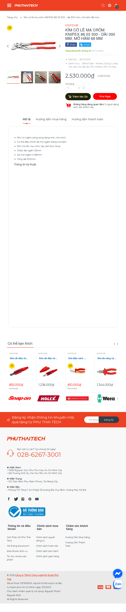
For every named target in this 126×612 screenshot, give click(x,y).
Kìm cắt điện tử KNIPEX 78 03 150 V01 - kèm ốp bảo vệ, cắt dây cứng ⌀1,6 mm (48, 358)
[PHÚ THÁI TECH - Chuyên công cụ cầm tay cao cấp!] (26, 5)
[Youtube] (37, 499)
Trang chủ (12, 17)
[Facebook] (8, 499)
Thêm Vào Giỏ (80, 96)
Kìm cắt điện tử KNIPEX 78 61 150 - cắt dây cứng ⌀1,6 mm (19, 358)
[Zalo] (117, 584)
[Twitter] (15, 499)
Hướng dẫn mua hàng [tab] (51, 119)
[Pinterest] (30, 499)
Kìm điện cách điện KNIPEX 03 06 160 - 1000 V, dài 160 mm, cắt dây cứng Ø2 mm (77, 358)
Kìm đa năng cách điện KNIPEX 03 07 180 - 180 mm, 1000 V (107, 358)
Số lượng (69, 84)
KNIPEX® (71, 25)
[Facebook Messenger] (117, 573)
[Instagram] (22, 499)
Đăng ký (109, 419)
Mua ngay (105, 96)
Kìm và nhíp (110, 66)
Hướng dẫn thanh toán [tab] (87, 119)
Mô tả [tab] (27, 119)
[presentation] (114, 344)
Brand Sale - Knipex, (92, 63)
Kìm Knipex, (96, 66)
